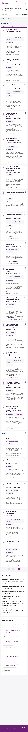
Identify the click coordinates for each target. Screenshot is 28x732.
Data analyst (9, 647)
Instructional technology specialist (12, 642)
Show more (11, 52)
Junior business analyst (12, 656)
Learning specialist (11, 637)
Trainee (20, 626)
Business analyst (10, 652)
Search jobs (3, 18)
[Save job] (25, 29)
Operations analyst (11, 665)
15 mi (24, 9)
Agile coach (9, 626)
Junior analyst (9, 661)
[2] (19, 569)
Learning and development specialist (13, 631)
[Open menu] (25, 3)
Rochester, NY (11, 18)
